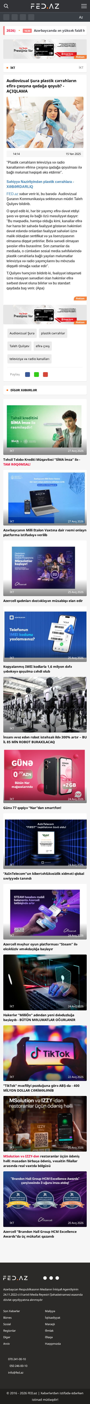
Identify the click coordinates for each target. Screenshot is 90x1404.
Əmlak (49, 1331)
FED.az (12, 194)
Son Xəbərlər (11, 1311)
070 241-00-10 (17, 1359)
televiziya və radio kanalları (29, 359)
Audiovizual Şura (22, 333)
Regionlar (9, 1331)
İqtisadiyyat (52, 1317)
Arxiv (6, 1344)
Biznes (7, 1317)
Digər (6, 1337)
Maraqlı (50, 1324)
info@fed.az (15, 1372)
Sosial (7, 1324)
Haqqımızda (53, 1344)
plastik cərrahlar (53, 333)
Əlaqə (49, 1337)
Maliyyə (50, 1311)
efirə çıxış (43, 346)
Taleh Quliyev (19, 346)
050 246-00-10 (18, 1366)
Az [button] (81, 17)
